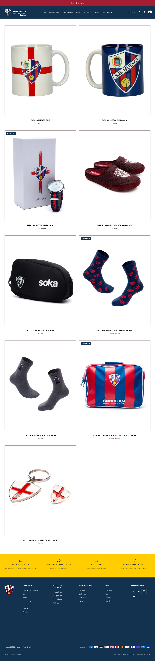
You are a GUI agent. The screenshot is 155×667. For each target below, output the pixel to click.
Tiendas (25, 612)
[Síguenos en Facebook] (133, 591)
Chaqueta (108, 590)
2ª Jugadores (57, 595)
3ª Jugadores (57, 599)
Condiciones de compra (143, 654)
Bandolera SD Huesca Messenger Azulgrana (114, 435)
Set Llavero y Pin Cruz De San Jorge (40, 540)
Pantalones (82, 601)
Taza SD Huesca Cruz (40, 120)
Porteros (56, 603)
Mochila (108, 601)
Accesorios (88, 12)
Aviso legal (117, 654)
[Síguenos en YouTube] (133, 596)
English (18, 654)
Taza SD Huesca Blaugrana (115, 120)
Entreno (25, 594)
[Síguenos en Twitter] (138, 591)
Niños (97, 12)
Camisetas (82, 597)
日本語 (13, 654)
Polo (106, 594)
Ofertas (25, 608)
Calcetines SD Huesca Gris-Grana (40, 435)
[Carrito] (149, 12)
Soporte (25, 616)
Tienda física (107, 12)
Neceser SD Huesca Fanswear (40, 330)
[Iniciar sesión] (144, 12)
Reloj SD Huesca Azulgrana (40, 225)
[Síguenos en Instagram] (143, 591)
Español (130, 12)
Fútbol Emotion (27, 647)
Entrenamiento (68, 12)
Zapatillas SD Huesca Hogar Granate (114, 225)
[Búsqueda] (140, 12)
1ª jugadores (57, 592)
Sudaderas (82, 594)
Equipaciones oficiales (51, 12)
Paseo (78, 12)
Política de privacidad (127, 654)
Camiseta (108, 597)
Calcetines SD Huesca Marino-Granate (115, 330)
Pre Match (82, 590)
